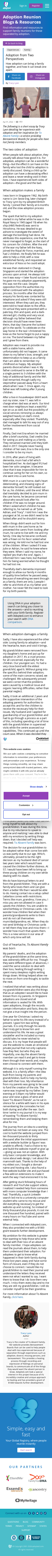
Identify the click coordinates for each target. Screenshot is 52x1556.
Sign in (23, 5)
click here (17, 1297)
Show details (36, 786)
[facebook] (29, 1513)
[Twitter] (33, 1513)
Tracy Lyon (14, 83)
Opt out (26, 814)
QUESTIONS (13, 1521)
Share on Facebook (16, 76)
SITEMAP (31, 1526)
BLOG (25, 1521)
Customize (24, 805)
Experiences (13, 49)
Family (27, 49)
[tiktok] (45, 1513)
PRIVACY (20, 1526)
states (43, 1526)
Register (36, 5)
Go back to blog (15, 43)
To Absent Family (24, 842)
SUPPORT (26, 1530)
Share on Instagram (40, 76)
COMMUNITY (38, 1521)
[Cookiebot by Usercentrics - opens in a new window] (37, 739)
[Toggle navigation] (47, 5)
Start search (26, 1450)
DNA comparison (20, 620)
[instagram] (41, 1513)
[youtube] (37, 1513)
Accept (26, 795)
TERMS (8, 1526)
